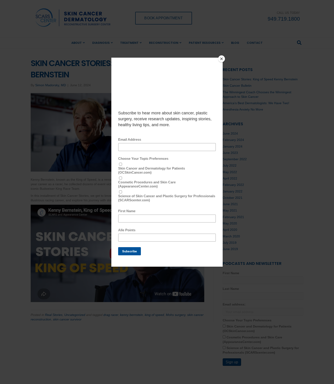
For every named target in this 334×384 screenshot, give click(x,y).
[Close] (221, 58)
